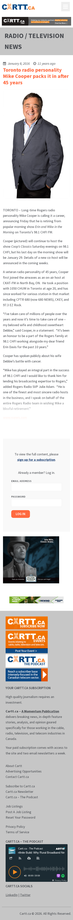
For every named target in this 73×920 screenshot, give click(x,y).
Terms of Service (17, 832)
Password (18, 496)
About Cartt (14, 766)
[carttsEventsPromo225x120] (27, 641)
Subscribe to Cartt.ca (20, 786)
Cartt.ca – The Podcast (22, 797)
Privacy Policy (15, 826)
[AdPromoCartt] (27, 674)
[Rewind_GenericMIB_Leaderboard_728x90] (36, 599)
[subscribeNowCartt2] (27, 622)
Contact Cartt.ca (17, 777)
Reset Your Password (20, 817)
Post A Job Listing (18, 812)
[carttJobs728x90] (36, 21)
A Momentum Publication (40, 711)
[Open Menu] (65, 6)
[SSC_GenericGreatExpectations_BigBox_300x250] (31, 559)
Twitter (25, 895)
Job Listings (14, 806)
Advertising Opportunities (24, 771)
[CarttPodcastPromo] (27, 660)
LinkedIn (12, 895)
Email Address (21, 481)
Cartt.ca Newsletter (19, 791)
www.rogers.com (15, 417)
